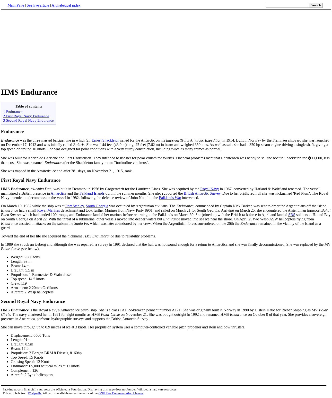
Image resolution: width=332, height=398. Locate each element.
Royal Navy (209, 189)
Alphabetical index (66, 5)
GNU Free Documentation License (120, 393)
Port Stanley (74, 206)
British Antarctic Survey (202, 193)
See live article (38, 5)
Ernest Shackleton (105, 140)
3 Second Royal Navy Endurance (28, 120)
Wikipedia (35, 393)
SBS (291, 215)
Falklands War (170, 198)
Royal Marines (48, 210)
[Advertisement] (42, 48)
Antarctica (58, 193)
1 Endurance (12, 111)
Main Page (16, 5)
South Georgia (97, 206)
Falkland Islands (92, 193)
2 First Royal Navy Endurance (26, 116)
